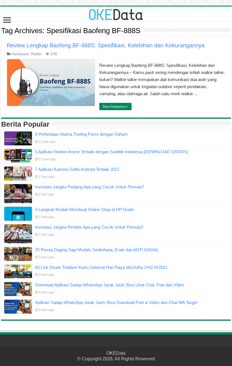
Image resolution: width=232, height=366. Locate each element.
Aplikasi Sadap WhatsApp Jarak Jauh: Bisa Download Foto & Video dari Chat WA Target (116, 302)
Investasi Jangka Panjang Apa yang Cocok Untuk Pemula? (89, 186)
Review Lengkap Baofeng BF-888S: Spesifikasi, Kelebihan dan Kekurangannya (106, 45)
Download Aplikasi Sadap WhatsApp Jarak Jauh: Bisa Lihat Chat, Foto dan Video (109, 284)
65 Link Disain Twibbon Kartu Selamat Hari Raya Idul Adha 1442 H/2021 (101, 267)
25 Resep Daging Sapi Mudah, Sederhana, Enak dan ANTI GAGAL (97, 249)
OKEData (116, 353)
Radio (36, 54)
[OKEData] (116, 13)
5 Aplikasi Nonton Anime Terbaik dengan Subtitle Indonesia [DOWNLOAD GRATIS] (111, 151)
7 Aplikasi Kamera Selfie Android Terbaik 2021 (77, 169)
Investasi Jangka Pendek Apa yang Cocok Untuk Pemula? (89, 227)
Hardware (20, 54)
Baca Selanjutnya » (115, 106)
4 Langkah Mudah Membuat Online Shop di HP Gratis (84, 209)
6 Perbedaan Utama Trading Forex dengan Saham (81, 134)
